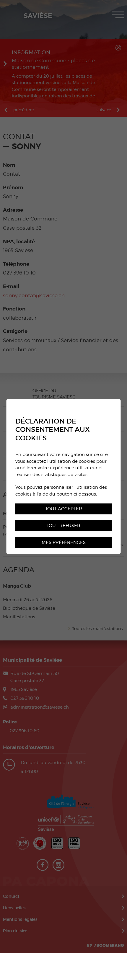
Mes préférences (64, 542)
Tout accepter (63, 508)
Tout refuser (63, 525)
